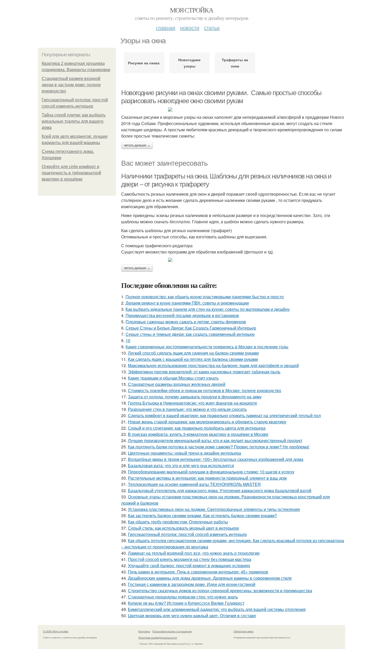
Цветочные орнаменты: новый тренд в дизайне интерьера (184, 453)
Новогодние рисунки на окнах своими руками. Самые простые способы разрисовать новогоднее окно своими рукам (221, 97)
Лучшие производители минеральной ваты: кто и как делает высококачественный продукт (215, 440)
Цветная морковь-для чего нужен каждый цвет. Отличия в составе (192, 616)
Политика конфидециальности (157, 637)
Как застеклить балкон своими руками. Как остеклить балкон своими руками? (202, 515)
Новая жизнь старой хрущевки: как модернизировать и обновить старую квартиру (207, 422)
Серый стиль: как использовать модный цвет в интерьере (183, 528)
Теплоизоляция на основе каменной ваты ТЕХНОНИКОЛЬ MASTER (194, 484)
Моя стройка (191, 9)
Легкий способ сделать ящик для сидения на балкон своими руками (193, 353)
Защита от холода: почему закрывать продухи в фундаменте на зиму (195, 397)
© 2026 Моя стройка (55, 631)
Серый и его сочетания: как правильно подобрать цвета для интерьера (196, 428)
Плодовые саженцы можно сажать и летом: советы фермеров (186, 322)
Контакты (144, 631)
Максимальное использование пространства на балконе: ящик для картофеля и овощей (213, 365)
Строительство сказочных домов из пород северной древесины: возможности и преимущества (220, 591)
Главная (165, 27)
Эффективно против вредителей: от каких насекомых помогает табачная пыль (204, 372)
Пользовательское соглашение (172, 631)
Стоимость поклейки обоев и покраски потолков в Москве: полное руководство (204, 390)
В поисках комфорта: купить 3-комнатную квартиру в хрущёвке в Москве (198, 434)
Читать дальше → (137, 145)
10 (128, 340)
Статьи (212, 27)
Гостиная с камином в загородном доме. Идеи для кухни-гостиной (191, 584)
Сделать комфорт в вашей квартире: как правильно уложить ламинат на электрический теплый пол (224, 415)
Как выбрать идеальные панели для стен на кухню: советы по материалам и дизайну (208, 309)
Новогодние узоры (189, 63)
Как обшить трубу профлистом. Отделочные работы (178, 522)
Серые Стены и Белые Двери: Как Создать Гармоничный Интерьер (191, 328)
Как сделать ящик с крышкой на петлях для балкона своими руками (193, 359)
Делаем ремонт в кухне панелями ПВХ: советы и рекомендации (187, 303)
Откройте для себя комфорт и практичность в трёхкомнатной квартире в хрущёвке (71, 172)
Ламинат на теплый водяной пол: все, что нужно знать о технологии (194, 553)
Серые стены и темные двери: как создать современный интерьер (190, 334)
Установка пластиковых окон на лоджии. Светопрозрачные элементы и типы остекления (214, 509)
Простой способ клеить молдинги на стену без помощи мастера (189, 559)
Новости (189, 27)
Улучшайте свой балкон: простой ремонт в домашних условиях (189, 565)
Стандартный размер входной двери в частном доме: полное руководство (71, 84)
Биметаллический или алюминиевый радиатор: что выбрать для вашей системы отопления (217, 609)
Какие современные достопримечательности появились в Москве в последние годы (207, 347)
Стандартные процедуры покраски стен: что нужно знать (183, 597)
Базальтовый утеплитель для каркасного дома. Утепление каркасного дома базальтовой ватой (219, 490)
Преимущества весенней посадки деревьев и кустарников (182, 315)
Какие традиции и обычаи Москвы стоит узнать (173, 378)
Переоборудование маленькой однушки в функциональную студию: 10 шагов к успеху (211, 472)
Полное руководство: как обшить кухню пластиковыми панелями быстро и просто (205, 297)
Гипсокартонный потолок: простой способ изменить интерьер (187, 534)
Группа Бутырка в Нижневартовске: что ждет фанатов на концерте (192, 403)
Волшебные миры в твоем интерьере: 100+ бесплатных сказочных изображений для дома (215, 459)
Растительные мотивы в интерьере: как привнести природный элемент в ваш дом (207, 478)
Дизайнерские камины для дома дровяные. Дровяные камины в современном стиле (210, 578)
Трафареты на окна (235, 63)
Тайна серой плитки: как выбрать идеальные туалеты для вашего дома (74, 121)
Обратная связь (244, 631)
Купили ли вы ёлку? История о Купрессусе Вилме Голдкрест (186, 603)
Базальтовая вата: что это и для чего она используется (181, 465)
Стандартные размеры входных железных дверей (176, 384)
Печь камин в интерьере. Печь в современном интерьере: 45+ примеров (198, 572)
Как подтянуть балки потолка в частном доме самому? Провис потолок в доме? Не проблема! (218, 447)
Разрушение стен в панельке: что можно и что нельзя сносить (187, 409)
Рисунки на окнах (144, 62)
